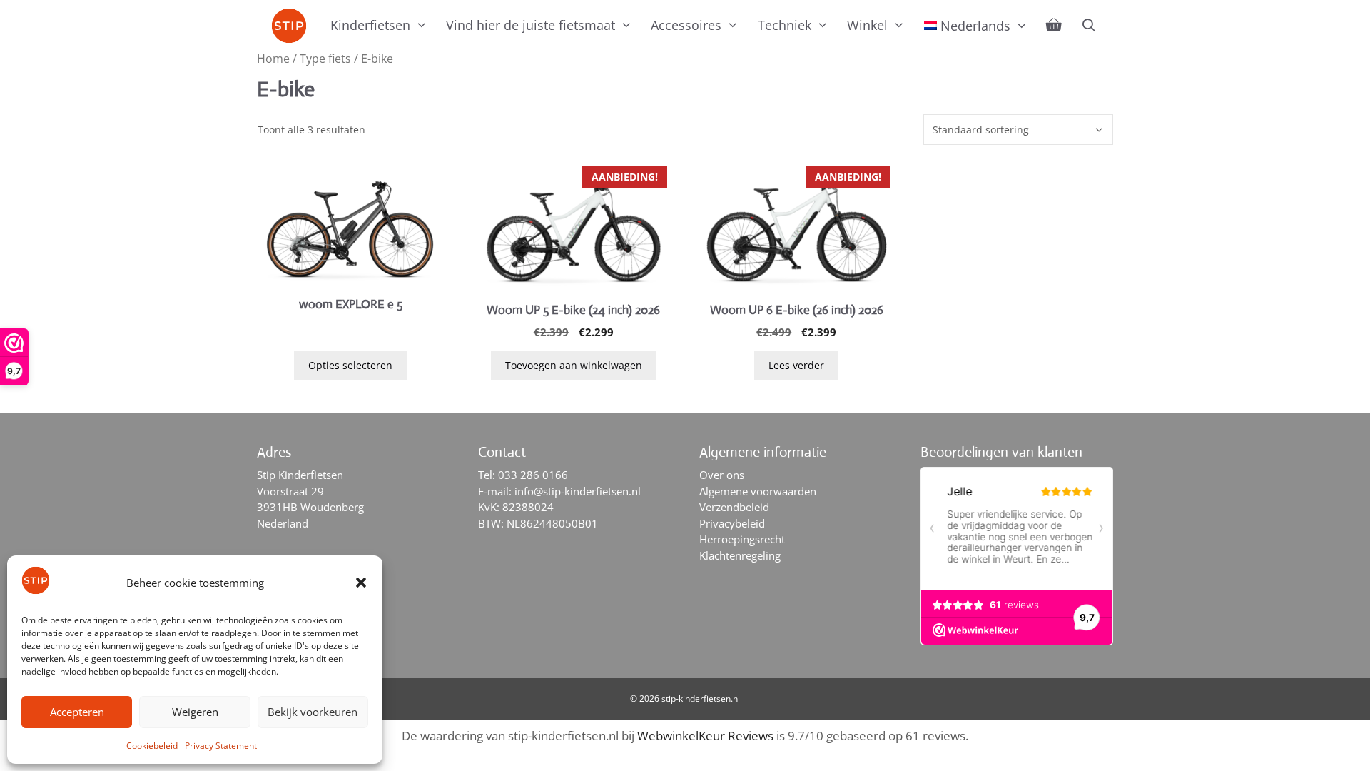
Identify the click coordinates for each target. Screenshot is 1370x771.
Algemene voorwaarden (757, 491)
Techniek (784, 25)
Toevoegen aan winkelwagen (573, 365)
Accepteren (77, 712)
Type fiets (325, 58)
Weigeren (195, 712)
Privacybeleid (732, 523)
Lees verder (796, 365)
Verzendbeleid (734, 507)
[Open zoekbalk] (1088, 25)
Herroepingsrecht (742, 539)
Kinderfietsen (370, 25)
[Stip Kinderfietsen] (292, 26)
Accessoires (686, 25)
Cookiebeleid (152, 746)
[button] (361, 582)
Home (273, 58)
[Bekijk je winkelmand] (1054, 25)
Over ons (721, 475)
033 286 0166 (533, 475)
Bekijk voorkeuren (312, 712)
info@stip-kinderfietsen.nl (577, 491)
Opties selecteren (350, 365)
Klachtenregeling (740, 555)
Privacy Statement (221, 746)
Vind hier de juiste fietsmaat (530, 25)
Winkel (867, 25)
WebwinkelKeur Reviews (705, 735)
